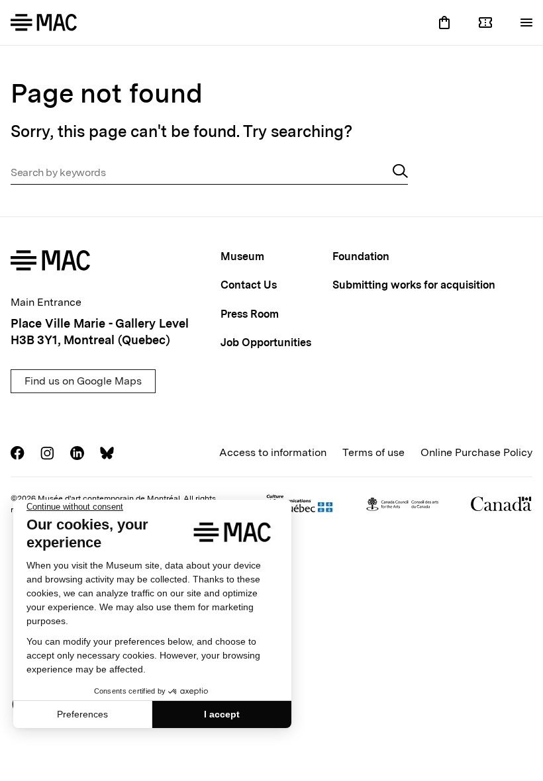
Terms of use (373, 452)
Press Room (250, 314)
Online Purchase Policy (476, 452)
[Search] (400, 172)
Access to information (272, 452)
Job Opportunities (266, 342)
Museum (242, 256)
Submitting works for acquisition (413, 285)
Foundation (360, 256)
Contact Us (249, 285)
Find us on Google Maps (83, 381)
